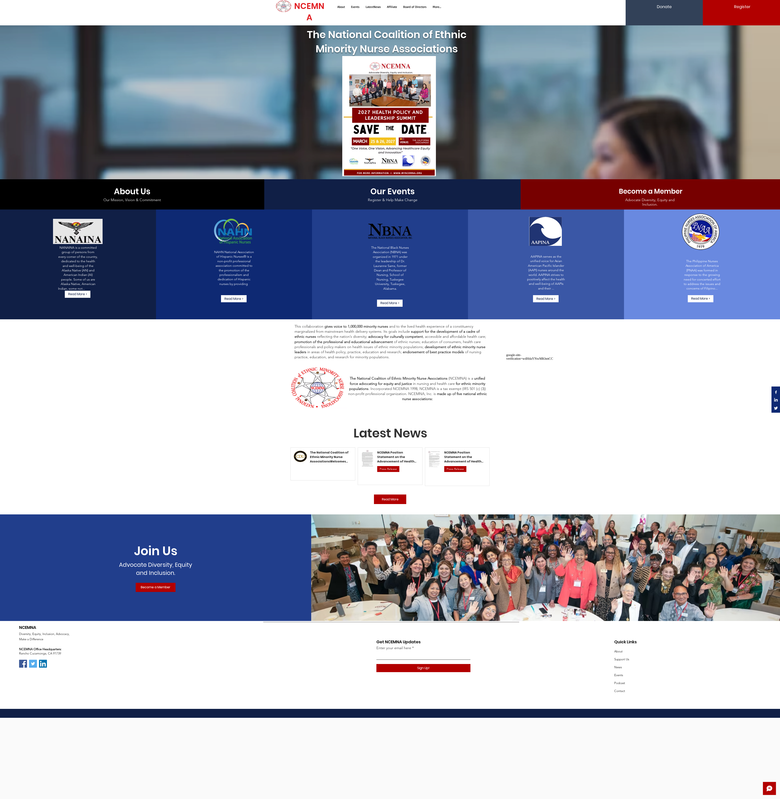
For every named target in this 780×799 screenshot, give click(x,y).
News (618, 667)
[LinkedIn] (776, 400)
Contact (619, 691)
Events (618, 675)
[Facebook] (776, 392)
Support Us (621, 659)
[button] (651, 191)
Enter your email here (393, 648)
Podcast (619, 683)
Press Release (388, 469)
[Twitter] (776, 408)
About (618, 651)
